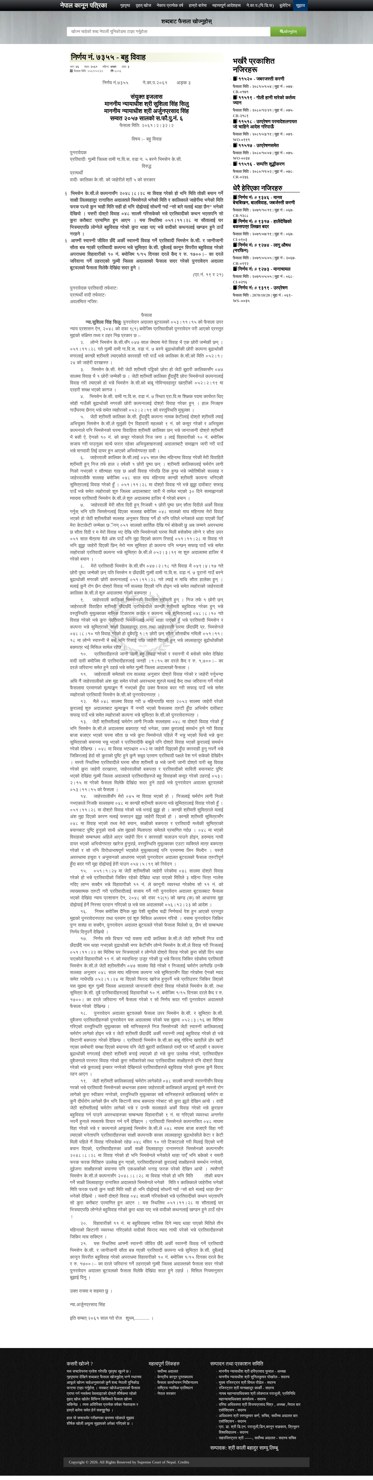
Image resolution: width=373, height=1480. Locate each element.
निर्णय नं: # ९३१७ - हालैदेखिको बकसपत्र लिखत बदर (262, 224)
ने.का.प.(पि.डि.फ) (260, 5)
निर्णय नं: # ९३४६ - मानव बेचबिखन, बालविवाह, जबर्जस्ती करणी (264, 200)
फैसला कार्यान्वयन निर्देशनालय (177, 1382)
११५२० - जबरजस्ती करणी (261, 79)
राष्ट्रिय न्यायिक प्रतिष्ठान (175, 1388)
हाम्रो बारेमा (198, 5)
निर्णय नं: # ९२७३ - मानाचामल (264, 269)
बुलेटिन (285, 5)
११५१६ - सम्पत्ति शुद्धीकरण (261, 164)
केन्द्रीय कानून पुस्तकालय (175, 1377)
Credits (183, 1462)
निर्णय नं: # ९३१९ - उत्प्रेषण (263, 287)
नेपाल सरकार (166, 1393)
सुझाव (300, 5)
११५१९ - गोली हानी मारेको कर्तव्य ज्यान (264, 100)
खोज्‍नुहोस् (290, 31)
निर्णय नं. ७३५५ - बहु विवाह (108, 57)
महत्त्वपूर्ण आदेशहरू (226, 5)
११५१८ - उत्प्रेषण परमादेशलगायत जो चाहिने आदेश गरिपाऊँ (265, 124)
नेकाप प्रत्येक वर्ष (170, 5)
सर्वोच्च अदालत (167, 1371)
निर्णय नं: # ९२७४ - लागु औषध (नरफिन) (262, 247)
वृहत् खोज (143, 5)
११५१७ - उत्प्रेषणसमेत (258, 145)
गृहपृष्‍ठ (125, 5)
